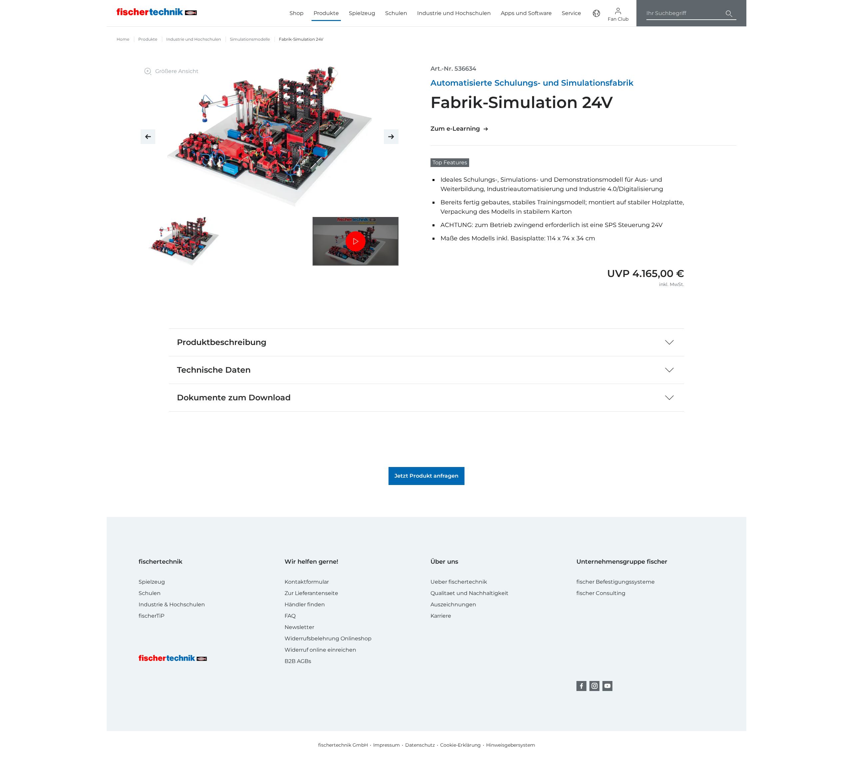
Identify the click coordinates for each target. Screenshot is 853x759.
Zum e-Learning (455, 128)
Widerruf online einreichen (320, 650)
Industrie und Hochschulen (454, 13)
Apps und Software (526, 13)
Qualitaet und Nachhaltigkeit (469, 593)
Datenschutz (420, 745)
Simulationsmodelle (250, 39)
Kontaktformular (307, 582)
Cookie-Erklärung (460, 745)
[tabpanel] (184, 241)
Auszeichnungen (453, 604)
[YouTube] (607, 686)
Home (123, 39)
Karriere (440, 616)
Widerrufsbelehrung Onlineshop (328, 638)
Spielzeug (362, 13)
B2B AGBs (298, 661)
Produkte (147, 39)
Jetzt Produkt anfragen (426, 476)
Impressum (386, 745)
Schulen (396, 13)
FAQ (290, 616)
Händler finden (305, 604)
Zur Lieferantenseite (311, 593)
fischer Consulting (600, 593)
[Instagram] (594, 686)
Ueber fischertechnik (458, 582)
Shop (297, 13)
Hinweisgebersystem (510, 745)
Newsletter (299, 627)
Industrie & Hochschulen (172, 604)
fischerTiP (151, 616)
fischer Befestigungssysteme (615, 582)
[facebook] (581, 686)
